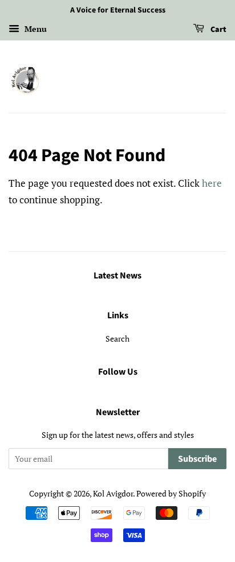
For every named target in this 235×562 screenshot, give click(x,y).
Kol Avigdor (113, 493)
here (212, 183)
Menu (34, 28)
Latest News (117, 275)
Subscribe (197, 459)
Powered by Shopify (171, 493)
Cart (217, 29)
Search (117, 338)
